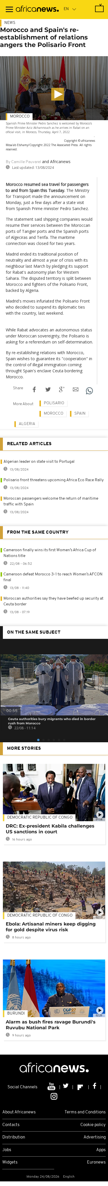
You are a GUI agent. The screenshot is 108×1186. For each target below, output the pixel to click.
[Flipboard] (81, 1087)
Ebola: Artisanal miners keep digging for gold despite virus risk (51, 926)
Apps (101, 1150)
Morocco (20, 116)
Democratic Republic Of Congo (40, 817)
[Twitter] (66, 1087)
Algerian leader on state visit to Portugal (39, 462)
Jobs (6, 1150)
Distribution (13, 1137)
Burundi (16, 1013)
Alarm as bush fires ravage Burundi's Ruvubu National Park (51, 1024)
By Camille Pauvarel (23, 162)
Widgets (10, 1162)
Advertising (95, 1137)
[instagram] (54, 1096)
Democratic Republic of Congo (40, 915)
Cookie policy (93, 1125)
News (9, 23)
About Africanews (19, 1112)
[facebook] (95, 1087)
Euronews (96, 1162)
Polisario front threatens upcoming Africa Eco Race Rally (53, 480)
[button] (57, 94)
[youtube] (52, 1087)
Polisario (54, 403)
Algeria (27, 424)
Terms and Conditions (85, 1112)
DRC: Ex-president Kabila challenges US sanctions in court (50, 828)
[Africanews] (37, 9)
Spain (80, 413)
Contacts (11, 1125)
